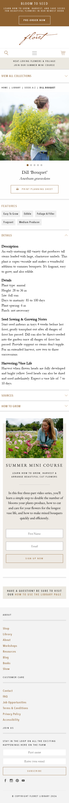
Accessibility (11, 720)
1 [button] (28, 165)
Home (5, 87)
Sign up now (34, 558)
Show (6, 669)
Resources (9, 651)
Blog (6, 657)
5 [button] (41, 165)
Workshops (10, 646)
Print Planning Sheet (37, 189)
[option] (34, 126)
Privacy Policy (12, 714)
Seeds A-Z (30, 87)
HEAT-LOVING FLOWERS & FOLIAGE (34, 61)
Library (16, 87)
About (7, 640)
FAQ (5, 696)
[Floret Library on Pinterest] (17, 781)
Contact (8, 691)
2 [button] (31, 165)
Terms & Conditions (15, 708)
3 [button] (34, 165)
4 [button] (38, 165)
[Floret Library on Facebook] (5, 781)
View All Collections (16, 76)
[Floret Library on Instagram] (11, 781)
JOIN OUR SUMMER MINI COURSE (34, 65)
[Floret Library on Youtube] (23, 781)
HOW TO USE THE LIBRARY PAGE (38, 594)
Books (7, 663)
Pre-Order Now (35, 20)
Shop (6, 628)
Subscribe (34, 771)
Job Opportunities (14, 702)
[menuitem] (35, 76)
